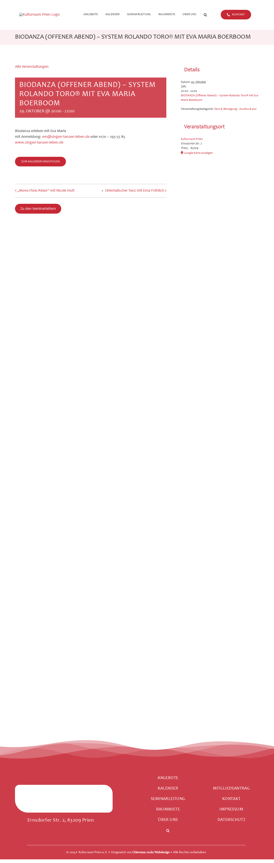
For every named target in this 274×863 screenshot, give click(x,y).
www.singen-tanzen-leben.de (39, 143)
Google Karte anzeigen (198, 153)
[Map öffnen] (64, 804)
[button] (205, 15)
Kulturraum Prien (192, 139)
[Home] (45, 15)
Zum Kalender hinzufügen (40, 161)
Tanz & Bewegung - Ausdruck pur (235, 109)
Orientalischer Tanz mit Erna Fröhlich (134, 191)
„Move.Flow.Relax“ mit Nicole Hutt (45, 191)
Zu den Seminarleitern (38, 209)
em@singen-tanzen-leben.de (65, 137)
